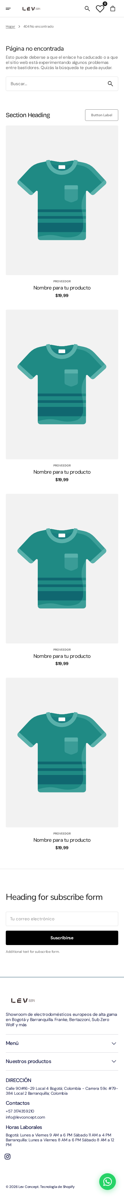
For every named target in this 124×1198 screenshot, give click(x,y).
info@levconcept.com (25, 1117)
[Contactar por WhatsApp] (107, 1181)
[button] (12, 8)
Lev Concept (28, 1186)
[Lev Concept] (31, 8)
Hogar (10, 26)
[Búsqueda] (110, 83)
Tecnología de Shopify (57, 1186)
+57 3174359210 (20, 1111)
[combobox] (54, 84)
